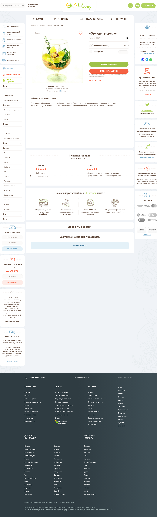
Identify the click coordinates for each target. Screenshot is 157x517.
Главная (27, 392)
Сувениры (7, 133)
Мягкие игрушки (10, 129)
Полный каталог (80, 245)
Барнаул (57, 452)
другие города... (60, 494)
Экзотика (7, 209)
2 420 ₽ (125, 45)
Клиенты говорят (79, 155)
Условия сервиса (30, 399)
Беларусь (87, 446)
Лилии (6, 172)
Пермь (26, 491)
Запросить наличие (109, 71)
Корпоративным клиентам (13, 46)
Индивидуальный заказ (13, 33)
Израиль (87, 469)
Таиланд (87, 478)
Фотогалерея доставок (11, 53)
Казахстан (87, 449)
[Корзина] (137, 5)
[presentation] (29, 176)
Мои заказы (63, 19)
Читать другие (12, 361)
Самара (27, 472)
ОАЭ (85, 456)
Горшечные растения (11, 138)
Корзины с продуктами (12, 110)
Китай (86, 491)
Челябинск (28, 465)
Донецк (57, 475)
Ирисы (6, 176)
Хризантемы (8, 195)
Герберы (7, 167)
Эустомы (7, 204)
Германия (87, 459)
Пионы (6, 200)
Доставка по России (62, 408)
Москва (27, 446)
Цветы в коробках (10, 80)
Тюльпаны (7, 181)
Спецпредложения (13, 75)
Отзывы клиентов (13, 60)
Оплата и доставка (94, 19)
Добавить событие (147, 157)
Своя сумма (98, 51)
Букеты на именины (62, 395)
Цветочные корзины (11, 100)
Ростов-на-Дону (30, 478)
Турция (86, 475)
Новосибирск (29, 452)
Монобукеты (92, 424)
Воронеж (27, 488)
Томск (56, 485)
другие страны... (90, 494)
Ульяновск (57, 465)
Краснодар (28, 485)
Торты (6, 119)
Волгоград (28, 494)
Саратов (57, 446)
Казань (27, 459)
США (85, 465)
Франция (87, 481)
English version (29, 421)
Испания (87, 485)
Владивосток (58, 472)
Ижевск (56, 456)
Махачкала (58, 459)
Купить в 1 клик (95, 80)
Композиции (8, 95)
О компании (121, 19)
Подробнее (147, 235)
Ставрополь (58, 488)
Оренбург (57, 491)
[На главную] (78, 6)
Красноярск (28, 469)
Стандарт (101, 45)
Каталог (39, 19)
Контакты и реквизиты (32, 402)
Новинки (10, 69)
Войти (150, 5)
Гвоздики (7, 190)
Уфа (25, 475)
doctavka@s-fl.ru (83, 377)
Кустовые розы (9, 186)
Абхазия (87, 452)
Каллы (6, 162)
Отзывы (27, 395)
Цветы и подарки (13, 26)
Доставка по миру (89, 436)
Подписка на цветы (14, 40)
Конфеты (7, 115)
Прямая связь (147, 111)
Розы (5, 153)
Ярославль (58, 478)
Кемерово (57, 481)
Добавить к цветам (79, 226)
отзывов (79, 158)
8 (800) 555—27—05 (147, 35)
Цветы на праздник (62, 392)
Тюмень (57, 449)
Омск (26, 481)
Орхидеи (7, 157)
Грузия (86, 472)
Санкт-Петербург (30, 449)
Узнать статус (12, 249)
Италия (86, 488)
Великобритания (90, 462)
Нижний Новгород (31, 462)
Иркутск (57, 469)
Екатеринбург (29, 456)
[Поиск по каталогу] (130, 5)
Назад (37, 33)
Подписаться (12, 282)
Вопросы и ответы (30, 415)
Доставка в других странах (64, 412)
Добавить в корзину (109, 64)
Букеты (6, 91)
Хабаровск (58, 462)
